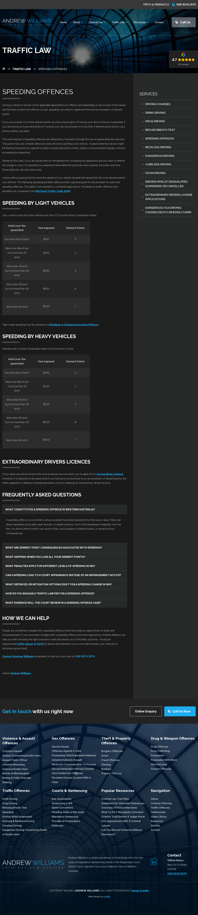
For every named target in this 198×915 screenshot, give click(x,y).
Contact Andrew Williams (18, 656)
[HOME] (3, 68)
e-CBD (106, 896)
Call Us (185, 22)
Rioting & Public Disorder (16, 777)
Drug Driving (155, 121)
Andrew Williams (20, 673)
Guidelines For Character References (122, 803)
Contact (155, 829)
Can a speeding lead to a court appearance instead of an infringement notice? (63, 575)
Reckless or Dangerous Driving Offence (73, 324)
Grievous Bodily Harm (15, 769)
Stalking (7, 782)
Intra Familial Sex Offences (67, 773)
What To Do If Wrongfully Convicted (122, 812)
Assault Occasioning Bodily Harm (21, 755)
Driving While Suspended (17, 816)
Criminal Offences (161, 803)
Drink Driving (155, 112)
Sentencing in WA (62, 803)
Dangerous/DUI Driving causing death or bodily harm (168, 210)
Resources (157, 821)
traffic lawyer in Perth (30, 643)
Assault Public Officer (14, 760)
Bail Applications (61, 798)
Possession (157, 755)
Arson (104, 755)
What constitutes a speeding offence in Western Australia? (50, 509)
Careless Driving (158, 164)
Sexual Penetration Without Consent (73, 768)
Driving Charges (157, 104)
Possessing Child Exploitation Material (74, 755)
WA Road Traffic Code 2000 (52, 191)
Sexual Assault (60, 746)
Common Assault (12, 751)
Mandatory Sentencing (65, 816)
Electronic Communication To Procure (74, 764)
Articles (155, 825)
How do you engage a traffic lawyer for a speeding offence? (50, 593)
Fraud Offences (110, 760)
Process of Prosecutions (66, 821)
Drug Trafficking (160, 750)
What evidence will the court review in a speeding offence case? (53, 602)
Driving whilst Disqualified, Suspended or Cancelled (166, 184)
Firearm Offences (161, 768)
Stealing (106, 764)
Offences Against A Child (66, 750)
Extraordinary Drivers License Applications (168, 197)
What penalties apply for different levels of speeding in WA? (50, 566)
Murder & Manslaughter (16, 773)
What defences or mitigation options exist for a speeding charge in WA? (58, 584)
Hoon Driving (155, 173)
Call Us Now (181, 711)
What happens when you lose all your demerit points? (45, 556)
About (154, 798)
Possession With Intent (164, 759)
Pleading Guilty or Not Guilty (68, 812)
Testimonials (158, 812)
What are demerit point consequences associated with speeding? (53, 547)
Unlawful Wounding (13, 764)
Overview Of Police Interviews (119, 807)
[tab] (64, 509)
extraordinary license (110, 474)
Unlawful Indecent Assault (67, 759)
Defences (57, 825)
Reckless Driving (158, 147)
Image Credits (140, 890)
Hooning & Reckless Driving (18, 821)
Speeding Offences (159, 138)
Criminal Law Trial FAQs (115, 798)
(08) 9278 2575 (186, 4)
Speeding (8, 812)
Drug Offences (159, 746)
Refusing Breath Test (14, 807)
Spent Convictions (62, 807)
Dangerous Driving (159, 155)
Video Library (159, 816)
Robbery (106, 769)
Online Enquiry (146, 711)
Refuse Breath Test (160, 129)
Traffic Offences (16, 790)
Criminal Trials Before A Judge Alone (123, 816)
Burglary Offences (112, 751)
